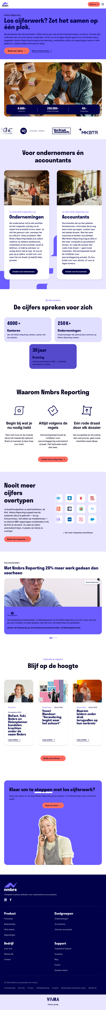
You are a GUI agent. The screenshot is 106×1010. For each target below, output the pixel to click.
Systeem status (61, 970)
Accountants (60, 924)
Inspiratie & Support (63, 948)
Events (57, 965)
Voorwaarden (9, 988)
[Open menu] (103, 4)
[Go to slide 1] (50, 637)
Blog (56, 959)
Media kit (92, 988)
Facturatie (8, 919)
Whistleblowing (42, 988)
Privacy (31, 988)
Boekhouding (9, 924)
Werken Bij (8, 954)
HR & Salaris (9, 929)
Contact (7, 959)
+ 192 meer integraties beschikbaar (78, 533)
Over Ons (8, 948)
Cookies (55, 988)
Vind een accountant (63, 929)
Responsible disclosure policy (73, 988)
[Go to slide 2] (54, 637)
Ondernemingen (61, 919)
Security (21, 988)
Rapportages (9, 935)
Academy (59, 954)
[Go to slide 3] (56, 637)
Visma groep (53, 1004)
